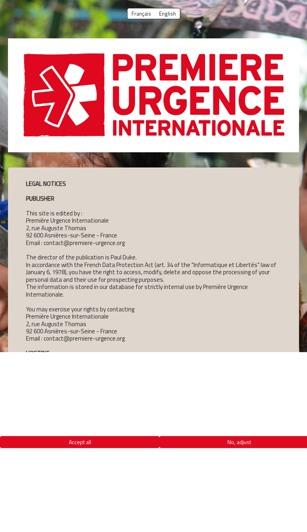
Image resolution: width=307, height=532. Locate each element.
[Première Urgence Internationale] (153, 95)
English (167, 14)
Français (141, 14)
